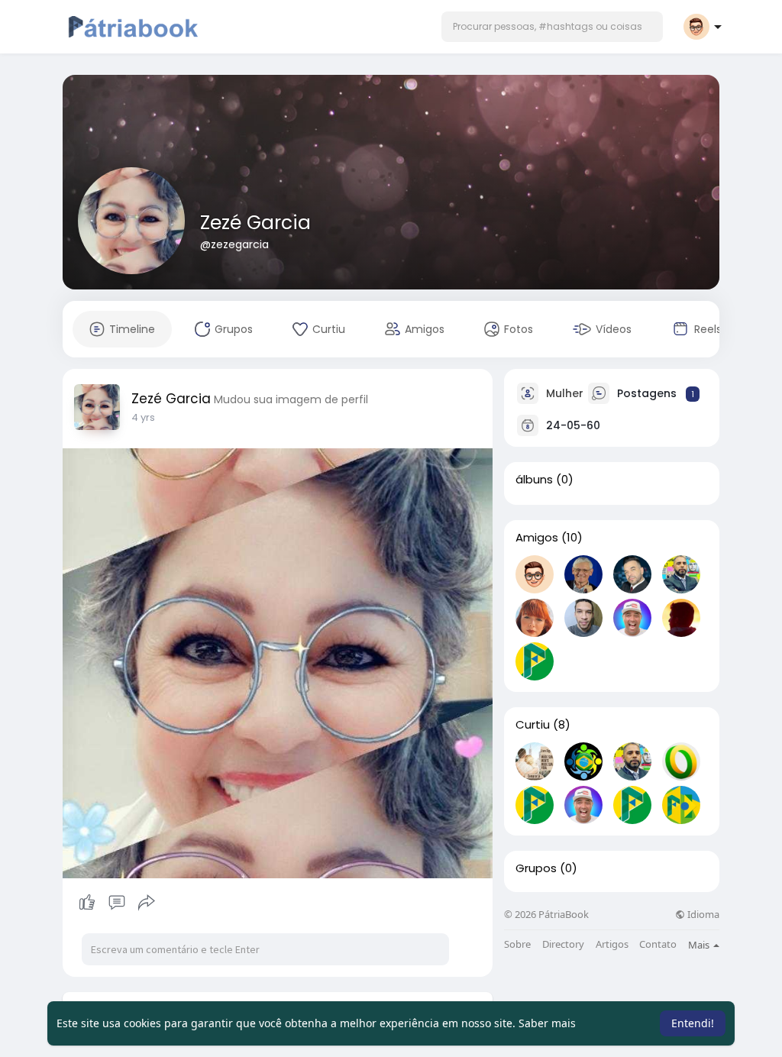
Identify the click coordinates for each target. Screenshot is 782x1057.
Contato (658, 944)
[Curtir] (116, 903)
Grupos (536, 868)
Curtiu (532, 725)
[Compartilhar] (147, 903)
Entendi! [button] (692, 1023)
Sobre (517, 944)
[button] (552, 26)
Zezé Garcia (255, 222)
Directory (563, 944)
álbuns (534, 480)
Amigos (536, 538)
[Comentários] (117, 903)
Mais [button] (700, 945)
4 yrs (143, 417)
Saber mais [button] (547, 1023)
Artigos (612, 944)
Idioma (702, 915)
